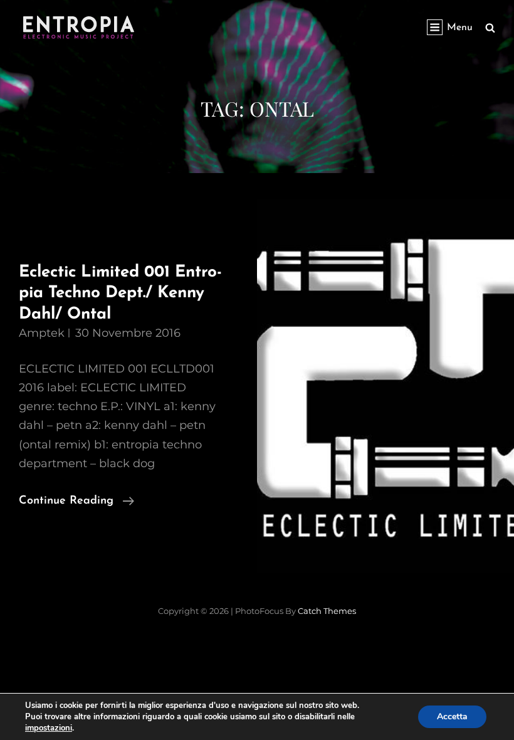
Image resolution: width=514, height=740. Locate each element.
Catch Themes (327, 611)
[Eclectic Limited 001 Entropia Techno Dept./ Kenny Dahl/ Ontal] (385, 386)
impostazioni (48, 728)
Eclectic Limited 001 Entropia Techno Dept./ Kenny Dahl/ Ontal (120, 293)
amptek (42, 333)
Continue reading (76, 502)
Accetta (452, 716)
